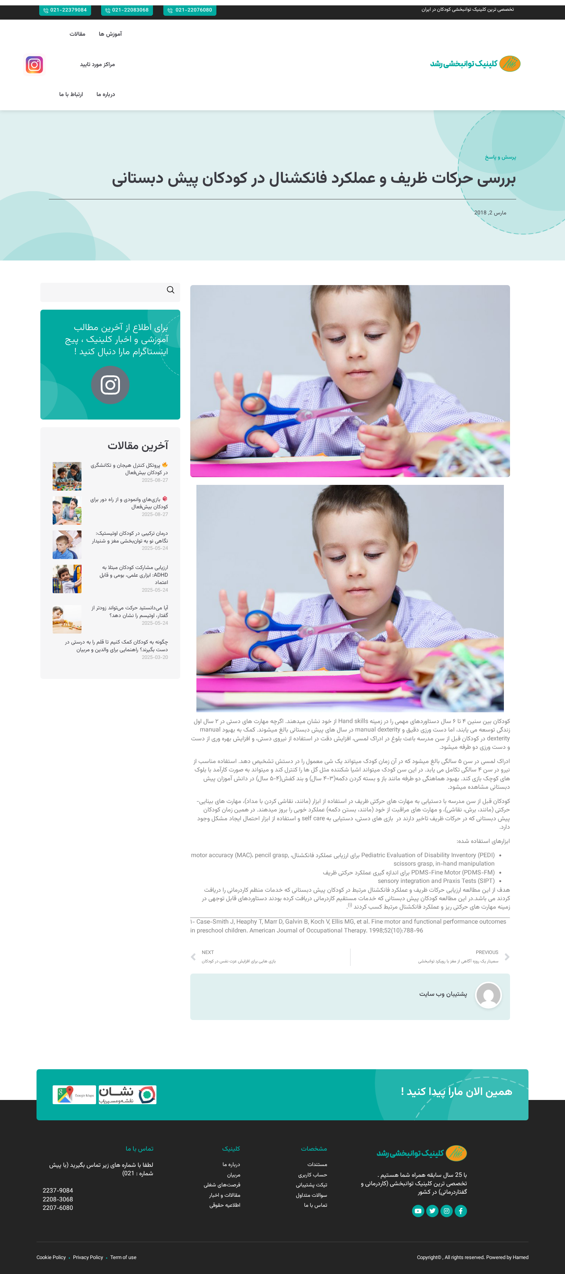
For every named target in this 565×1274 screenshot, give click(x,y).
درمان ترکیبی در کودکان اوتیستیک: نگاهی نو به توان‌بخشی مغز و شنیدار (130, 537)
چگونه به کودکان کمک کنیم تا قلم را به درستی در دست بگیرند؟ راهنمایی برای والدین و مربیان (116, 646)
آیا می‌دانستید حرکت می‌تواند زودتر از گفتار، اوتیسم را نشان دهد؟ (129, 612)
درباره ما (105, 94)
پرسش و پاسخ (500, 157)
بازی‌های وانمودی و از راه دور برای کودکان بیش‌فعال (129, 504)
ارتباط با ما (71, 94)
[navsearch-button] (170, 292)
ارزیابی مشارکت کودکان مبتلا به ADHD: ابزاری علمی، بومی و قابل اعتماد (134, 575)
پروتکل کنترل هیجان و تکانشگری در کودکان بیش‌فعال (129, 469)
